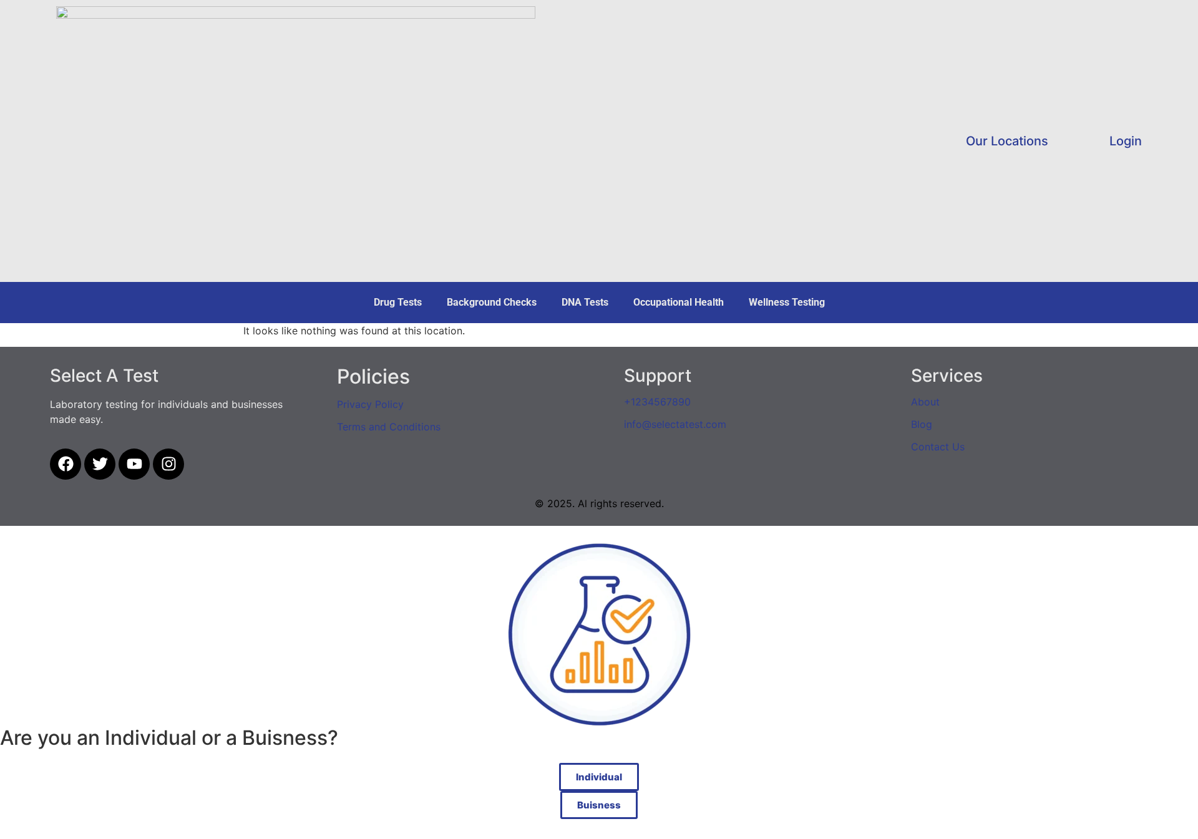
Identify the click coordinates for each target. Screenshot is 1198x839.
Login (1125, 140)
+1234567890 (657, 401)
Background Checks (492, 302)
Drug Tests (398, 302)
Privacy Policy (370, 404)
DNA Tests (585, 302)
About (925, 401)
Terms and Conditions (389, 426)
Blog (921, 424)
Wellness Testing (787, 302)
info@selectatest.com (675, 424)
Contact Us (938, 446)
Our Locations (1007, 140)
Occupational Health (678, 302)
